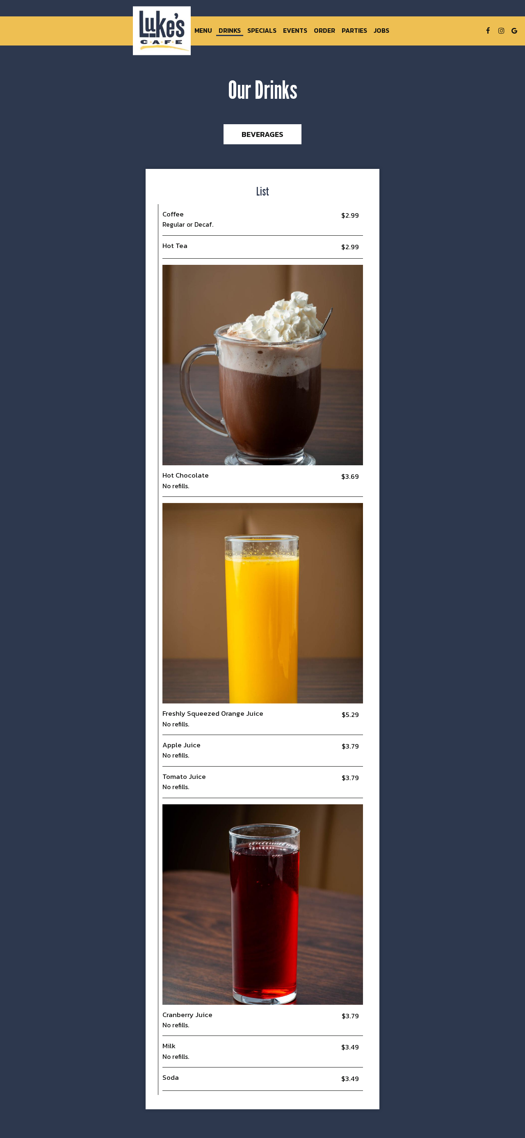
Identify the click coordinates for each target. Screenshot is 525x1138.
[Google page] (514, 30)
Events (295, 31)
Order (324, 31)
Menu (203, 31)
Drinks (230, 31)
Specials (261, 31)
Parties (354, 31)
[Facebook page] (488, 30)
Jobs (381, 31)
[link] (162, 30)
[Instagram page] (501, 30)
